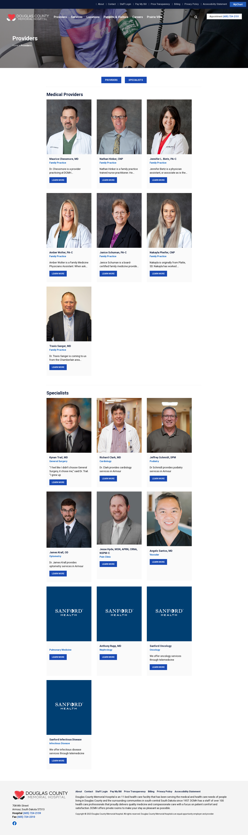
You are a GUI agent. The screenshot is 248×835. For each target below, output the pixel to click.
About (101, 4)
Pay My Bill (141, 4)
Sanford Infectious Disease (65, 739)
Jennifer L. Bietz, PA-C (163, 158)
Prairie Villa (154, 17)
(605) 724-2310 (26, 816)
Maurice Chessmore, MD (63, 158)
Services (77, 17)
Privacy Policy (191, 4)
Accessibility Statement (215, 4)
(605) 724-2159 (32, 813)
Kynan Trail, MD (58, 457)
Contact (112, 4)
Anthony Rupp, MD (110, 645)
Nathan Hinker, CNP (111, 158)
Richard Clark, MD (110, 457)
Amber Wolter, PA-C (61, 252)
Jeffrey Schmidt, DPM (163, 457)
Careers (137, 17)
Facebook (14, 823)
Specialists (136, 80)
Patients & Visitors (116, 17)
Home (15, 45)
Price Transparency (160, 4)
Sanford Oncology (161, 645)
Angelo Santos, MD (161, 550)
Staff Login (125, 4)
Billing (177, 4)
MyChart (238, 4)
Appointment (224, 16)
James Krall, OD (58, 552)
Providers (60, 17)
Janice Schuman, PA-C (113, 252)
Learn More (58, 180)
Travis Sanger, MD (60, 346)
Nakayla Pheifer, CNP (162, 252)
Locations (93, 17)
